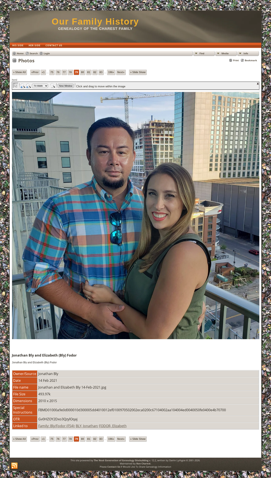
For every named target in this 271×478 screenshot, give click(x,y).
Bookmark (251, 60)
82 (94, 72)
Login (47, 53)
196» (111, 72)
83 (101, 72)
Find (201, 53)
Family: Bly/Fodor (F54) (56, 426)
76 (58, 72)
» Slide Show (137, 72)
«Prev (35, 72)
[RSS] (14, 466)
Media (225, 53)
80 (82, 72)
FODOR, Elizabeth (113, 426)
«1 (43, 72)
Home (20, 53)
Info (245, 53)
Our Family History (95, 21)
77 (64, 72)
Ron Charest (143, 463)
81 (88, 72)
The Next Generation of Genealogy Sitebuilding (121, 460)
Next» (120, 72)
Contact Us (113, 466)
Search (34, 53)
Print (236, 60)
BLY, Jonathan (86, 426)
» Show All (19, 72)
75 (51, 72)
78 (70, 72)
